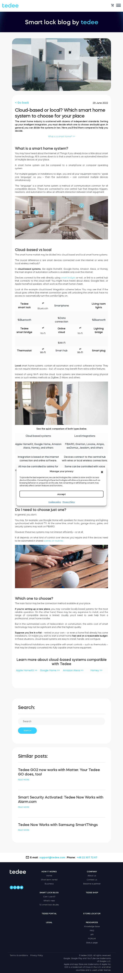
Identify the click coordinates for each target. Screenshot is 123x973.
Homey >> (96, 670)
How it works (49, 872)
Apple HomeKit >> (26, 670)
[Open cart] (112, 5)
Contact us (92, 880)
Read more (23, 780)
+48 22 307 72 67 (87, 857)
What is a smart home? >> (61, 136)
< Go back (22, 102)
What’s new (49, 901)
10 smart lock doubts (49, 905)
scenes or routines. (54, 541)
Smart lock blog (49, 893)
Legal (49, 922)
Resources (92, 922)
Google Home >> (50, 670)
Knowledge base (92, 926)
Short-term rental (49, 880)
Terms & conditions (19, 955)
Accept (61, 494)
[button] (102, 471)
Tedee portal (49, 914)
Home (49, 876)
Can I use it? (49, 897)
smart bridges (68, 278)
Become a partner (92, 884)
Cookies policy (54, 502)
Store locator (91, 914)
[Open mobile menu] (118, 5)
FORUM (92, 939)
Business (49, 884)
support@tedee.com (52, 857)
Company (92, 872)
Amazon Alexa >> (73, 670)
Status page (92, 943)
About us (92, 876)
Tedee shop (92, 893)
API (91, 935)
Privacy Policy (69, 502)
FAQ (92, 930)
